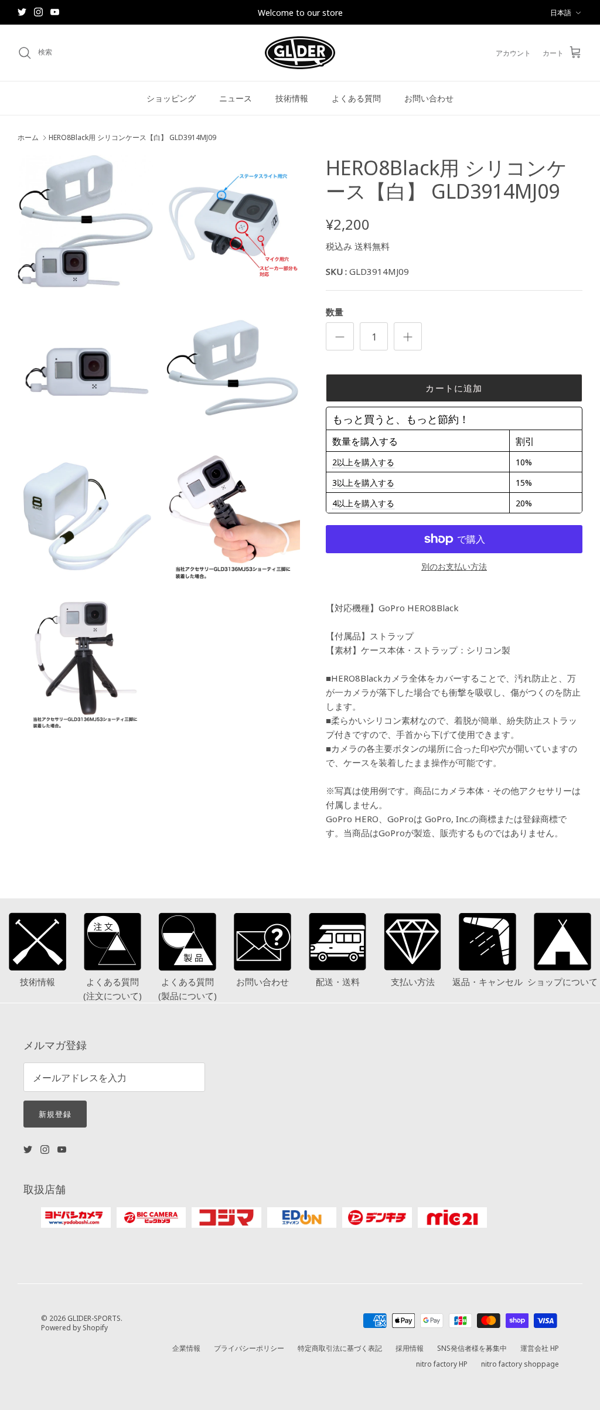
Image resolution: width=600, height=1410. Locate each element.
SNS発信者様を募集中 (472, 1348)
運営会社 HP (539, 1348)
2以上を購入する (363, 462)
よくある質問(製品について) (187, 988)
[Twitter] (22, 12)
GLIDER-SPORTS (94, 1318)
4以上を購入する (363, 503)
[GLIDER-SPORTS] (300, 52)
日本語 (560, 12)
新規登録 (55, 1113)
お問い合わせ (429, 98)
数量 (334, 311)
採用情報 (410, 1348)
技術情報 (291, 98)
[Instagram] (38, 12)
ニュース (235, 98)
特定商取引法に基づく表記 (340, 1348)
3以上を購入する (363, 482)
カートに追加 (453, 388)
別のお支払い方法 (454, 566)
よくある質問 (356, 98)
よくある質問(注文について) (112, 988)
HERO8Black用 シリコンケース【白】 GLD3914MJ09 (132, 137)
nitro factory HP (442, 1363)
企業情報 (186, 1348)
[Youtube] (54, 12)
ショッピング (171, 98)
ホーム (28, 137)
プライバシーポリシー (249, 1348)
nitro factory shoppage (520, 1363)
